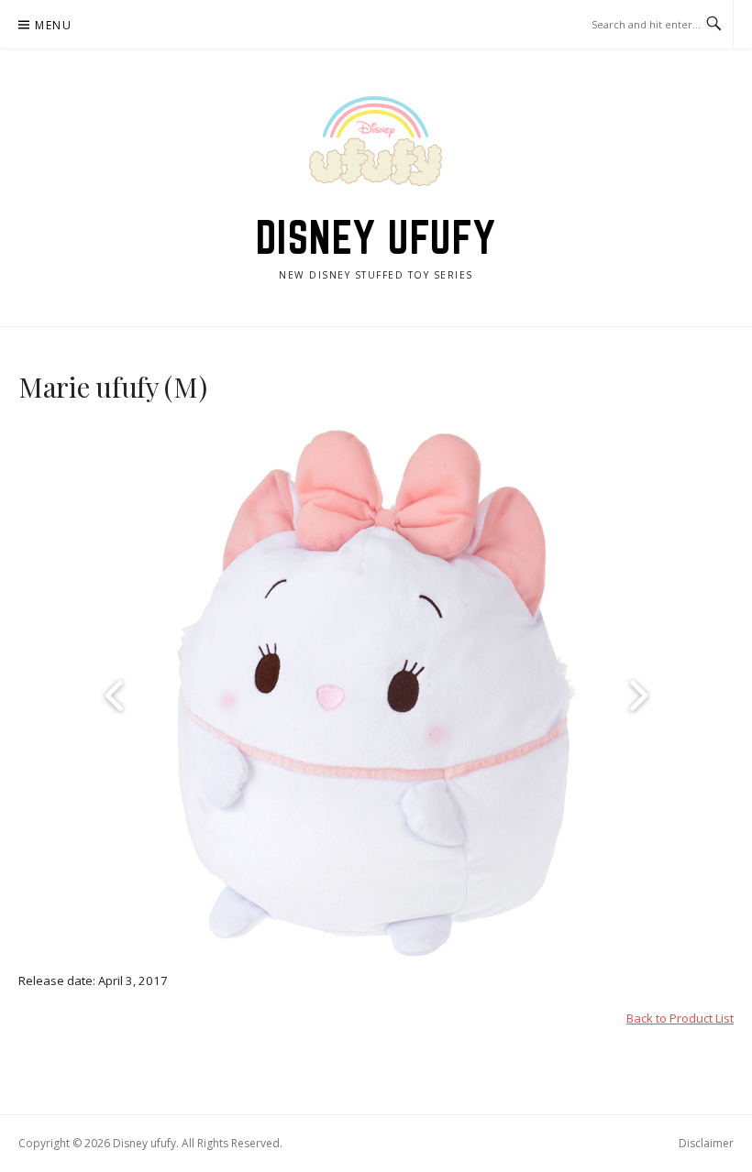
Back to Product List (680, 1018)
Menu (53, 25)
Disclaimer (706, 1143)
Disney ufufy (376, 237)
